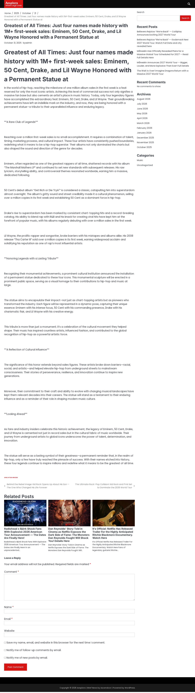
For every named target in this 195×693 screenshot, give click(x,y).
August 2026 (143, 98)
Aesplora (11, 3)
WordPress (130, 687)
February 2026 (144, 127)
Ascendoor (106, 687)
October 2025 (144, 147)
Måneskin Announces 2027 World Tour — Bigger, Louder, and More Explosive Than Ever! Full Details (163, 64)
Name (9, 607)
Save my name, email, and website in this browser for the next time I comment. (55, 642)
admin (28, 42)
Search (140, 12)
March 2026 (143, 123)
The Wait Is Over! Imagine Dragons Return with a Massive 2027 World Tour (162, 72)
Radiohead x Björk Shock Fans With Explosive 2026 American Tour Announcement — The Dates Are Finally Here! (25, 533)
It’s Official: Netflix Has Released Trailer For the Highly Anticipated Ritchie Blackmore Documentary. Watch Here (112, 533)
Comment (11, 572)
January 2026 (144, 132)
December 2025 (145, 137)
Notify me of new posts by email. (27, 658)
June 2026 (142, 108)
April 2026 (142, 118)
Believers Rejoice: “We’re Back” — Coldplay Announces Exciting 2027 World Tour (159, 33)
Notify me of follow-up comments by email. (33, 650)
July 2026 (142, 103)
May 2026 (142, 113)
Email (8, 619)
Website (9, 631)
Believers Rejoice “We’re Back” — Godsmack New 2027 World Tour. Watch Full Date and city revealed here (162, 43)
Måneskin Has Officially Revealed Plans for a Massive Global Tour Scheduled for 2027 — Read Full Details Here (162, 54)
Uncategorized (11, 477)
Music (140, 160)
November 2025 (145, 142)
